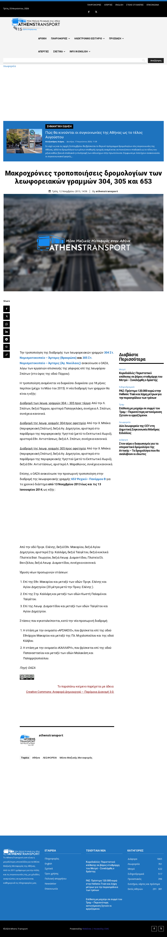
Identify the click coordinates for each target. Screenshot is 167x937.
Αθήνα (36, 757)
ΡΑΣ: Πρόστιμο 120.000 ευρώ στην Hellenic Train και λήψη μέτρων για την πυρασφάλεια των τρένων (140, 394)
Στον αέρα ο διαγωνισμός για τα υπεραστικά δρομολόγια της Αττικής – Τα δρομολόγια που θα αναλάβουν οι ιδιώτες (139, 449)
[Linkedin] (6, 332)
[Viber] (6, 347)
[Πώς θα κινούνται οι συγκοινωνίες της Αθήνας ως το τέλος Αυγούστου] (24, 141)
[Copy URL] (6, 354)
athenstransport (107, 191)
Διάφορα (123, 439)
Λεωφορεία (9, 66)
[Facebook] (89, 12)
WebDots (86, 928)
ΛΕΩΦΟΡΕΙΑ (50, 757)
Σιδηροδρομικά (126, 386)
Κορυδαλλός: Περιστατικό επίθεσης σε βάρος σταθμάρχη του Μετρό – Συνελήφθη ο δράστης (140, 376)
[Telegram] (6, 339)
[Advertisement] (83, 94)
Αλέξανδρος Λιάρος (54, 141)
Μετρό (122, 369)
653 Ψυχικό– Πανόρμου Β (88, 479)
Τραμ (121, 404)
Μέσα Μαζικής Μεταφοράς (76, 757)
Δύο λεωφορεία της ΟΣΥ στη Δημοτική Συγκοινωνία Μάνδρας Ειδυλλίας (139, 429)
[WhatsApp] (6, 324)
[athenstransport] (27, 740)
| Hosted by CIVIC (100, 928)
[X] (96, 12)
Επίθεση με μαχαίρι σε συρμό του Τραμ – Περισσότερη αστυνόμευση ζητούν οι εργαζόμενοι (140, 412)
